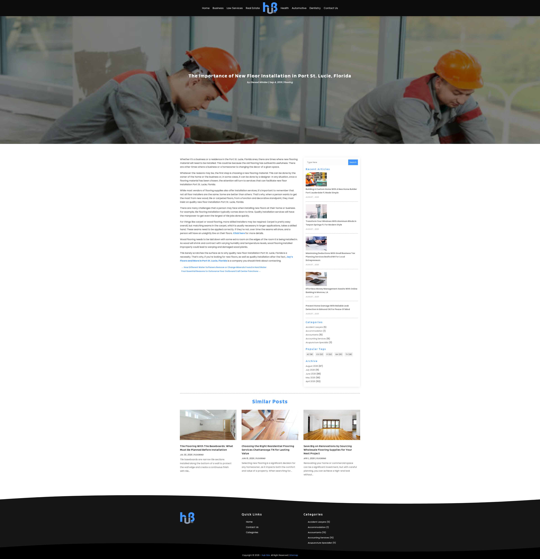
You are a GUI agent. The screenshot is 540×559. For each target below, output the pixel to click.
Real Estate (253, 8)
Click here (239, 233)
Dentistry (315, 8)
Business (218, 8)
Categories (252, 532)
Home (206, 8)
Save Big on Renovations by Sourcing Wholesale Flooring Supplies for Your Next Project (328, 449)
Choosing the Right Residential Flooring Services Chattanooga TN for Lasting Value (268, 449)
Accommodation (314, 331)
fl (329, 354)
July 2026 (310, 369)
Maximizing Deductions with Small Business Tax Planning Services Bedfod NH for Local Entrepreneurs (330, 257)
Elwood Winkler (259, 82)
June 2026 (311, 373)
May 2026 (310, 377)
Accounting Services (316, 338)
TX (349, 354)
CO (319, 354)
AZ (310, 354)
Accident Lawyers (314, 327)
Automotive (299, 8)
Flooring (288, 82)
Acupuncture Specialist (317, 342)
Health (285, 8)
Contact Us (331, 8)
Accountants (312, 334)
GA (338, 354)
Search (353, 162)
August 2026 (312, 366)
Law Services (235, 8)
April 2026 (310, 381)
